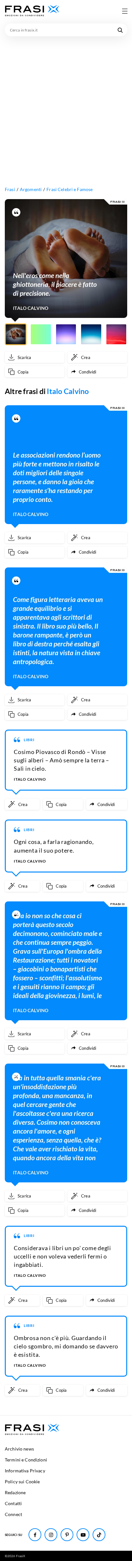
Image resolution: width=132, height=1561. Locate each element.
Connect (13, 1514)
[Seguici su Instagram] (51, 1534)
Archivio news (19, 1448)
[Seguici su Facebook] (35, 1534)
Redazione (15, 1492)
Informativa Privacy (25, 1470)
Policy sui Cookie (22, 1481)
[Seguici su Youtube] (83, 1534)
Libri (29, 739)
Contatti (13, 1503)
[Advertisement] (66, 105)
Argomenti (31, 189)
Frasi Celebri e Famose (69, 189)
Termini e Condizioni (26, 1459)
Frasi (10, 189)
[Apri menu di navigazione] (124, 11)
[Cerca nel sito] (120, 30)
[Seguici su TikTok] (99, 1534)
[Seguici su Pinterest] (67, 1534)
